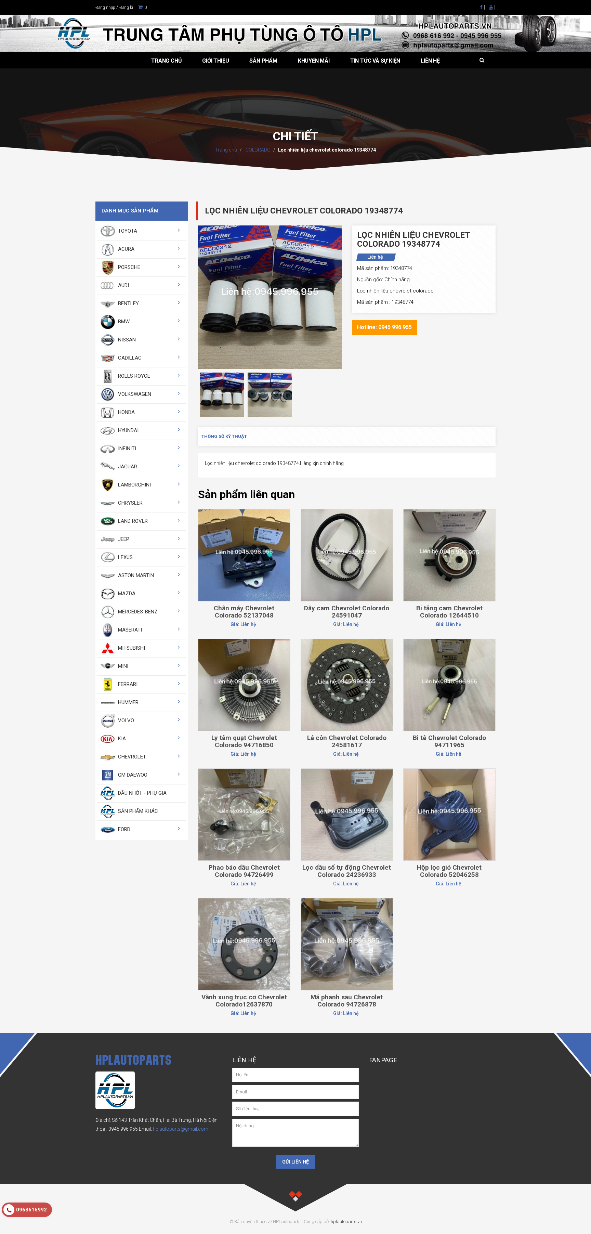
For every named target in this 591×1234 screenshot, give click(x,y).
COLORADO (258, 150)
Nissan (126, 340)
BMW (123, 322)
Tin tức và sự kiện (375, 60)
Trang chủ (166, 60)
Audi (123, 285)
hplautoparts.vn (346, 1221)
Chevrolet (131, 757)
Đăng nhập (105, 7)
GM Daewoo (132, 775)
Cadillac (129, 358)
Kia (121, 739)
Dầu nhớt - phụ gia (142, 793)
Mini (122, 666)
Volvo (125, 720)
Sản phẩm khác (137, 811)
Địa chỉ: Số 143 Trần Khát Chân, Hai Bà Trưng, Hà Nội (151, 1120)
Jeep (123, 539)
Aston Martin (135, 575)
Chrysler (130, 503)
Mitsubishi (131, 648)
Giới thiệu (215, 60)
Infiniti (126, 448)
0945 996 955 (123, 1129)
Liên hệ (430, 60)
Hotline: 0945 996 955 (384, 327)
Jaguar (127, 467)
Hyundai (128, 430)
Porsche (128, 267)
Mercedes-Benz (137, 612)
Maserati (129, 630)
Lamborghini (134, 485)
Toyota (127, 231)
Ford (123, 829)
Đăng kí (126, 7)
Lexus (125, 557)
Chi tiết (244, 526)
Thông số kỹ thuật (224, 436)
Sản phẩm (263, 60)
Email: (173, 1129)
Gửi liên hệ (295, 1162)
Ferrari (127, 684)
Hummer (128, 702)
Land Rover (132, 521)
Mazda (126, 593)
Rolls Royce (133, 376)
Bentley (128, 303)
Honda (126, 412)
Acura (125, 249)
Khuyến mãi (314, 60)
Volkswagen (134, 394)
